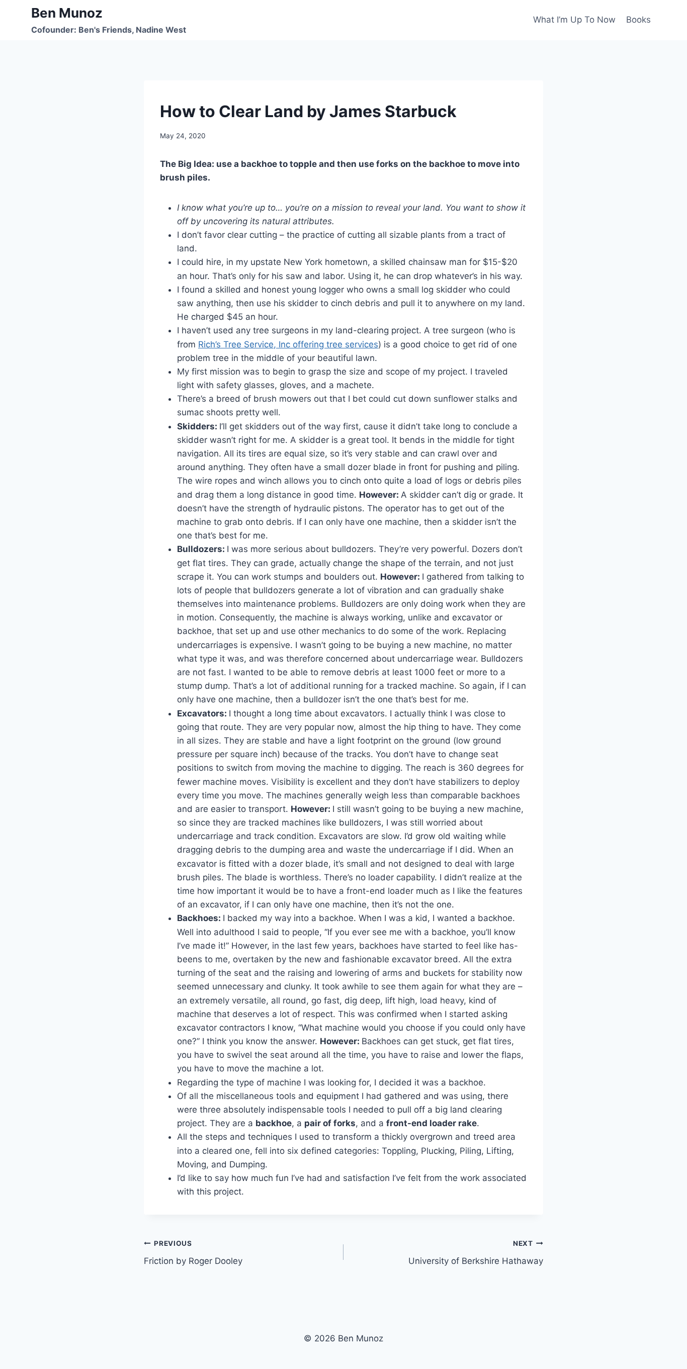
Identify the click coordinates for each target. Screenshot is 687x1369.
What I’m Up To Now (574, 20)
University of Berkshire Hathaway (475, 1252)
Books (638, 20)
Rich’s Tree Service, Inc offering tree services (288, 344)
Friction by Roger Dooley (193, 1252)
